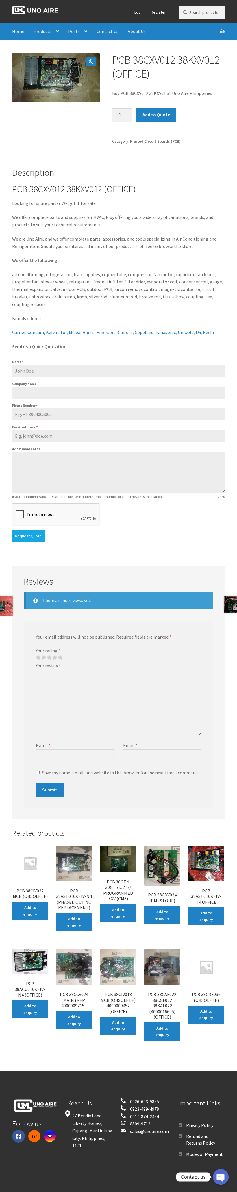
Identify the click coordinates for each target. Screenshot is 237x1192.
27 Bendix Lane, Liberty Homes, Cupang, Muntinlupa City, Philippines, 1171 (92, 1131)
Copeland (144, 332)
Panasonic (165, 332)
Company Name (24, 384)
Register (158, 12)
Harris (88, 332)
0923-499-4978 (144, 1109)
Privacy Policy (199, 1125)
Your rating (48, 651)
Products (42, 31)
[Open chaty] (221, 1177)
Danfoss (124, 332)
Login (139, 12)
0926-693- (140, 1101)
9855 (154, 1101)
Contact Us (107, 31)
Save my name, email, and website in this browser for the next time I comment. (120, 772)
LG (198, 332)
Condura (35, 332)
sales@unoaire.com (149, 1131)
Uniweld (186, 332)
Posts (74, 31)
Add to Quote (156, 115)
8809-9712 (140, 1124)
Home (18, 31)
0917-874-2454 (144, 1116)
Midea (74, 332)
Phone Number (25, 405)
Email (130, 745)
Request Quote (28, 535)
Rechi (208, 332)
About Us (137, 31)
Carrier (18, 332)
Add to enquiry (30, 911)
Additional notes (26, 449)
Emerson (105, 332)
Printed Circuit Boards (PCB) (155, 141)
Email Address (25, 427)
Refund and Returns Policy (200, 1139)
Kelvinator (56, 332)
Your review (48, 666)
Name (17, 362)
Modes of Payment (204, 1154)
